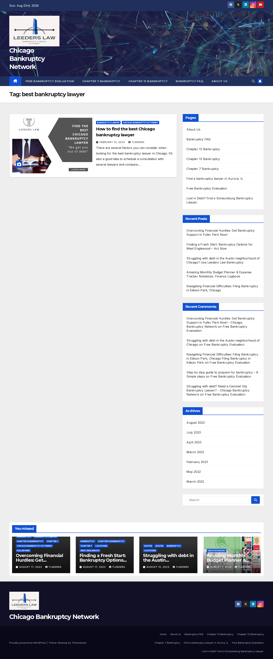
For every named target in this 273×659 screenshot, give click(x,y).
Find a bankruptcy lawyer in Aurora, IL (214, 178)
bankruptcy (24, 537)
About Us (220, 81)
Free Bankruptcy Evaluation (49, 81)
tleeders (137, 142)
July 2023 (193, 432)
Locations (101, 546)
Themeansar (79, 642)
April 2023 (193, 442)
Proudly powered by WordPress (28, 642)
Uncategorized (216, 550)
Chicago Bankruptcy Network (27, 59)
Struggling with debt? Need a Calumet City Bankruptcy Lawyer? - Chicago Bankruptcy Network (217, 390)
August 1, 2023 (221, 567)
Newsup (62, 642)
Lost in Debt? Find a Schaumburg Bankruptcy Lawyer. (233, 651)
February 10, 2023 (113, 142)
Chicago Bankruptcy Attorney (140, 122)
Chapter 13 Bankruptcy (148, 81)
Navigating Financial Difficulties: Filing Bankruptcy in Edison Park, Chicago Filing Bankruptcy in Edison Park (222, 358)
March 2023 (195, 452)
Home (163, 634)
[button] (253, 81)
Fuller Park (23, 550)
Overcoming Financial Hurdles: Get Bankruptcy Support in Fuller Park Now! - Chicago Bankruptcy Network (220, 322)
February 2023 (197, 462)
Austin (148, 546)
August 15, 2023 (158, 567)
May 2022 (193, 472)
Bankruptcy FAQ (189, 81)
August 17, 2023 (31, 567)
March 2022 (195, 481)
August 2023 (195, 422)
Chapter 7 (52, 541)
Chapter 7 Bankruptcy (101, 81)
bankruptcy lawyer (108, 122)
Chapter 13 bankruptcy (30, 541)
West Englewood (90, 550)
